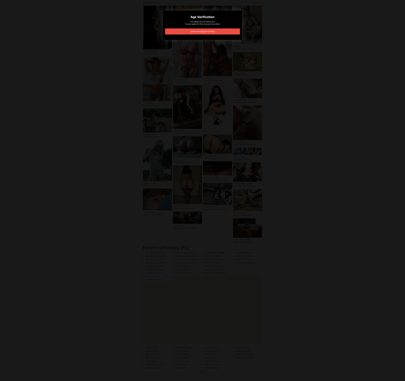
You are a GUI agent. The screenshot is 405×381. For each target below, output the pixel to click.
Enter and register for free (202, 31)
